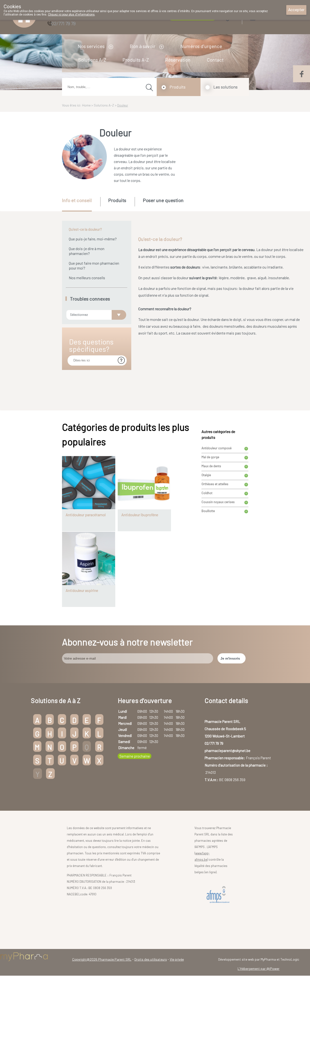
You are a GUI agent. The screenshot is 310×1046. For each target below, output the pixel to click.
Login (265, 17)
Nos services (91, 46)
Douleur (122, 105)
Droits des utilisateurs (150, 959)
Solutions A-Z (92, 60)
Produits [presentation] (117, 200)
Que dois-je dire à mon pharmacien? (86, 251)
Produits (178, 87)
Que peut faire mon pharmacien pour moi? (94, 265)
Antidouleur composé (217, 448)
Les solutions (225, 87)
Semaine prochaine (134, 756)
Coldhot (207, 493)
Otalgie (206, 475)
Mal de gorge (210, 457)
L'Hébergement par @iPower (258, 968)
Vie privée (177, 959)
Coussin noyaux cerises (218, 502)
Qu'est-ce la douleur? (85, 229)
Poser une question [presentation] (163, 200)
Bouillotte (208, 511)
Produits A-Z (136, 60)
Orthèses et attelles (215, 484)
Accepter (296, 10)
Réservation (178, 60)
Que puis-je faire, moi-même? (93, 239)
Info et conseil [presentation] (77, 200)
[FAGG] (218, 894)
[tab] (81, 204)
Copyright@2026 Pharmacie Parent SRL (102, 959)
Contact (215, 60)
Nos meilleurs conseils (87, 277)
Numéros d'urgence (201, 46)
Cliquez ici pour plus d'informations (71, 14)
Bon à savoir (142, 46)
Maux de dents (211, 466)
